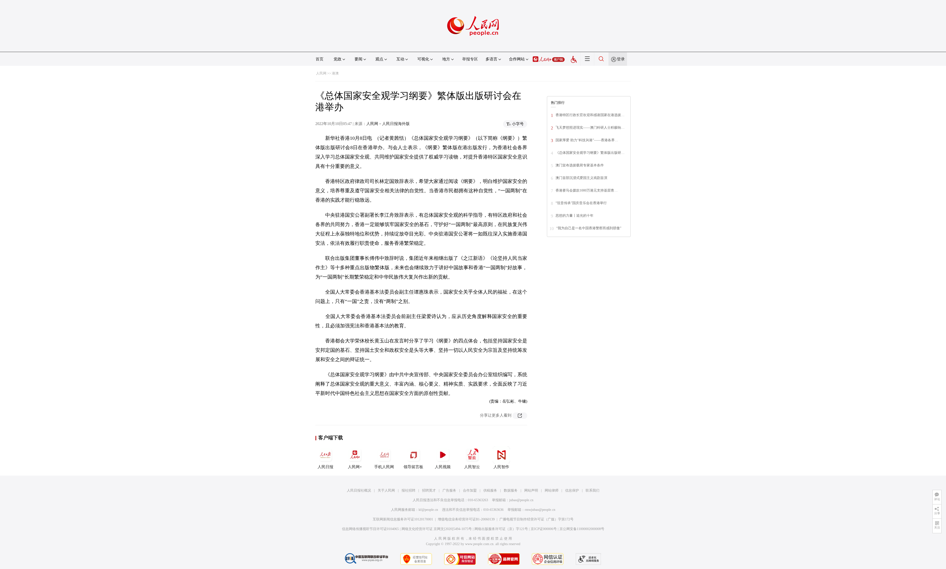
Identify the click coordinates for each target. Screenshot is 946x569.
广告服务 (449, 490)
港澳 (335, 73)
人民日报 (325, 467)
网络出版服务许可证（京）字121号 (501, 529)
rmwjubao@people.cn (540, 510)
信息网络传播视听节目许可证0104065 (370, 529)
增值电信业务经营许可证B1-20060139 (466, 519)
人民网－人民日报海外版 (388, 124)
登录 (621, 59)
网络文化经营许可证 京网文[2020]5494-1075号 (437, 529)
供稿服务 (490, 490)
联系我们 (592, 490)
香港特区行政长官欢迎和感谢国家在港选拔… (590, 115)
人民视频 (443, 467)
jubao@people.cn (521, 500)
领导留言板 (413, 467)
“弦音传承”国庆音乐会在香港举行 (581, 203)
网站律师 (551, 490)
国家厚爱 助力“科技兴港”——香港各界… (587, 140)
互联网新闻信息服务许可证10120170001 (403, 519)
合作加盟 (470, 490)
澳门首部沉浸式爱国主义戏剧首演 (581, 178)
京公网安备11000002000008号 (581, 529)
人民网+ (355, 467)
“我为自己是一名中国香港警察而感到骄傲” (588, 228)
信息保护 (572, 490)
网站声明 (531, 490)
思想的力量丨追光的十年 (574, 215)
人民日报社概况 (359, 490)
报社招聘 (408, 490)
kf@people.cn (428, 510)
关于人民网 (386, 490)
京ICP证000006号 (544, 529)
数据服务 (511, 490)
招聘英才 (429, 490)
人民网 (321, 73)
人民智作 (501, 467)
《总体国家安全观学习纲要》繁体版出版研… (590, 153)
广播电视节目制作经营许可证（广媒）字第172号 (536, 519)
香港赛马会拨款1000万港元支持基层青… (587, 190)
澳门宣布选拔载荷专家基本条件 (580, 165)
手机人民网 (384, 467)
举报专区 (470, 59)
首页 (319, 59)
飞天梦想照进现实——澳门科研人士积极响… (590, 127)
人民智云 (472, 467)
